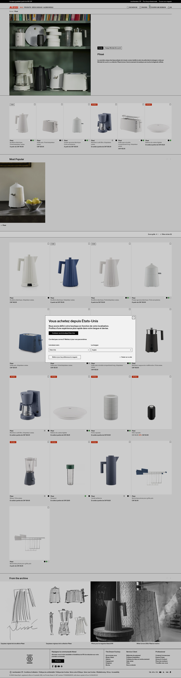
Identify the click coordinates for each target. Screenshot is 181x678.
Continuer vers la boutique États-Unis (63, 333)
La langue (94, 345)
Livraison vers (54, 345)
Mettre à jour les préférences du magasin (64, 357)
